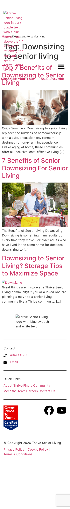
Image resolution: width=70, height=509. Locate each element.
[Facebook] (49, 410)
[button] (61, 66)
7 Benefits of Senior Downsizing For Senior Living (35, 168)
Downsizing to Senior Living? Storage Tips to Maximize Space (33, 265)
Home (5, 36)
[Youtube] (61, 410)
